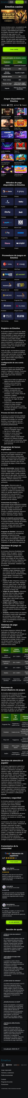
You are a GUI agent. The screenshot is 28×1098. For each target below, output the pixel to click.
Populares (3, 105)
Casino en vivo (11, 105)
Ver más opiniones (14, 922)
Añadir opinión (14, 861)
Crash (17, 105)
